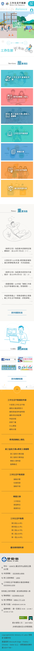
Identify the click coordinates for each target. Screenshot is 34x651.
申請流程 (12, 419)
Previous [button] (8, 43)
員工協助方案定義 (17, 454)
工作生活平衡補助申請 (17, 400)
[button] (31, 4)
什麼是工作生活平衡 (17, 405)
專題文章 (17, 497)
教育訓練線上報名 (17, 440)
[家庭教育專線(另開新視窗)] (8, 367)
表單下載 (12, 422)
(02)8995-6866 (18, 573)
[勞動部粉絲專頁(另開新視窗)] (8, 359)
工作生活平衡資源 (17, 475)
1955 (18, 578)
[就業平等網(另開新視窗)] (25, 367)
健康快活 (17, 508)
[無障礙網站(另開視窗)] (23, 618)
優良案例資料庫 (17, 548)
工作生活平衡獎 (17, 519)
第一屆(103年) (17, 537)
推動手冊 (17, 486)
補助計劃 (12, 429)
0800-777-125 (19, 600)
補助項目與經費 (15, 415)
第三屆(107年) (17, 530)
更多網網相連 (17, 379)
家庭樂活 (17, 505)
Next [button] (25, 43)
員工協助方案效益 (17, 457)
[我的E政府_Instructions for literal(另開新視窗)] (31, 618)
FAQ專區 (12, 426)
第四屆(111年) (17, 527)
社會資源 (17, 483)
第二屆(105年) (17, 534)
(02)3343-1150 (9, 585)
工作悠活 (17, 501)
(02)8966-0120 (18, 596)
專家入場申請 (15, 461)
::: (1, 57)
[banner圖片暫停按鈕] (2, 41)
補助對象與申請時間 (17, 412)
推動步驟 (17, 479)
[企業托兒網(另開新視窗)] (25, 359)
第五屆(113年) (17, 523)
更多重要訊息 (17, 313)
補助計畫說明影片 (16, 408)
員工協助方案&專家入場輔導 (17, 449)
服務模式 (13, 464)
